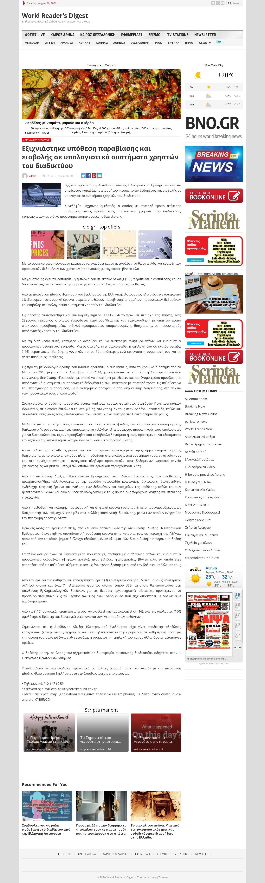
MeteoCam (32, 42)
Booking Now (195, 406)
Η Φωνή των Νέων (198, 482)
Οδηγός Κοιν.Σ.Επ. (198, 520)
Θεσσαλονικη (140, 42)
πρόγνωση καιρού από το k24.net (214, 664)
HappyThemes (159, 877)
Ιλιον (158, 42)
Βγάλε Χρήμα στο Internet (204, 444)
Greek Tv (205, 42)
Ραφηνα (173, 42)
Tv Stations (178, 34)
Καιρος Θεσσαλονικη (97, 34)
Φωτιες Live (35, 34)
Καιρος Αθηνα (62, 34)
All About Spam (196, 399)
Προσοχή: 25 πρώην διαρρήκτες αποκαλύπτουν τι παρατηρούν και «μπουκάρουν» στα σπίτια (101, 829)
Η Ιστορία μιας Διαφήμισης (205, 474)
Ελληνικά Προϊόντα (199, 459)
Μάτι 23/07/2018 (197, 505)
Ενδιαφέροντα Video (200, 467)
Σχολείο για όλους (198, 543)
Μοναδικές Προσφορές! (202, 512)
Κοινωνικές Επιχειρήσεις (203, 497)
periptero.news (196, 421)
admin (32, 176)
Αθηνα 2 (101, 42)
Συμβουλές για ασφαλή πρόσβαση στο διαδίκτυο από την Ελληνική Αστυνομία (46, 829)
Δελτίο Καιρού (195, 452)
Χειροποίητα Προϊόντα (202, 558)
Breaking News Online (201, 414)
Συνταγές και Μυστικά (201, 535)
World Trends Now (198, 429)
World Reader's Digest (55, 15)
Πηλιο (189, 42)
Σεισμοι (154, 34)
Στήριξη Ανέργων (198, 527)
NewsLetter (205, 34)
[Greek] (220, 42)
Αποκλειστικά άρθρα (200, 437)
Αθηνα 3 (119, 42)
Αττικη (50, 42)
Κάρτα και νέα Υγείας (200, 490)
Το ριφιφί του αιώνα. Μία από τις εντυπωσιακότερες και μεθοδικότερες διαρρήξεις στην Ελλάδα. (155, 831)
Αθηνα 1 (84, 42)
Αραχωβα (67, 42)
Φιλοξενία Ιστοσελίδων (202, 550)
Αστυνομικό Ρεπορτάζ (36, 140)
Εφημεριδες (132, 34)
